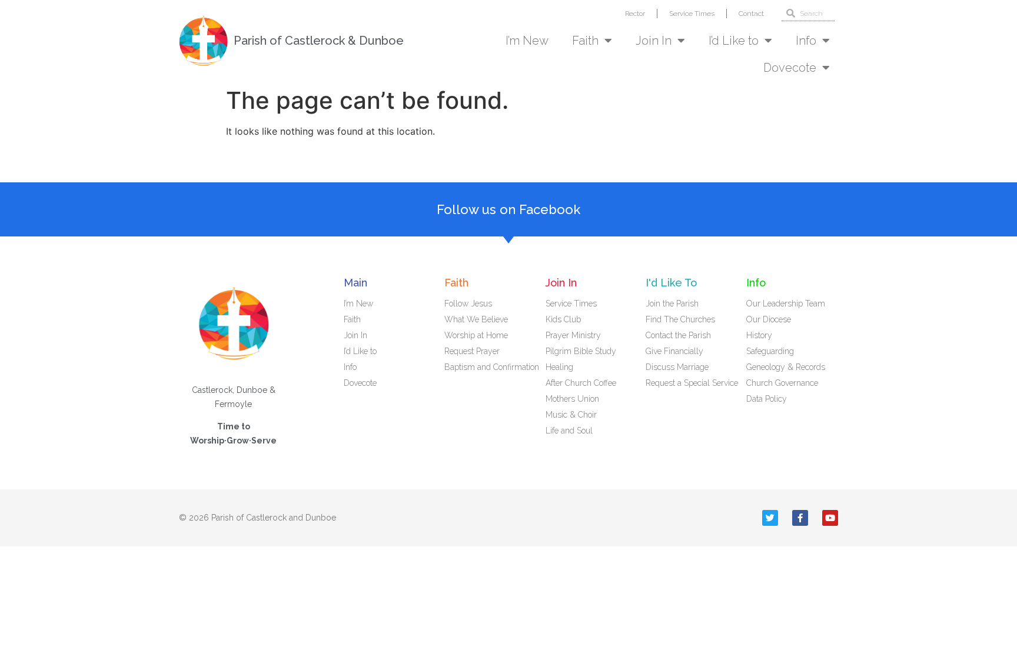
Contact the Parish (678, 335)
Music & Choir (571, 414)
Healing (559, 367)
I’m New (527, 41)
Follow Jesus (468, 303)
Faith (585, 41)
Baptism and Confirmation (491, 367)
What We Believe (476, 319)
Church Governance (782, 383)
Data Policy (766, 398)
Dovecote (789, 68)
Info (806, 41)
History (759, 335)
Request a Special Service (692, 383)
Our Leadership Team (785, 303)
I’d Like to (734, 41)
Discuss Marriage (677, 367)
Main (355, 282)
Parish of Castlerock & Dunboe (319, 41)
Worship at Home (476, 335)
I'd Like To (671, 282)
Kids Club (563, 319)
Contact (751, 13)
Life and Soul (569, 430)
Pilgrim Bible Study (581, 351)
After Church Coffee (581, 383)
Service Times (691, 13)
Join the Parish (672, 303)
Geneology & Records (785, 367)
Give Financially (674, 351)
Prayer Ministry (573, 335)
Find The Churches (680, 319)
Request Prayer (472, 351)
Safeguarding (770, 351)
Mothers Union (572, 398)
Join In (654, 41)
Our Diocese (768, 319)
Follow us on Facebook (508, 209)
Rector (635, 13)
